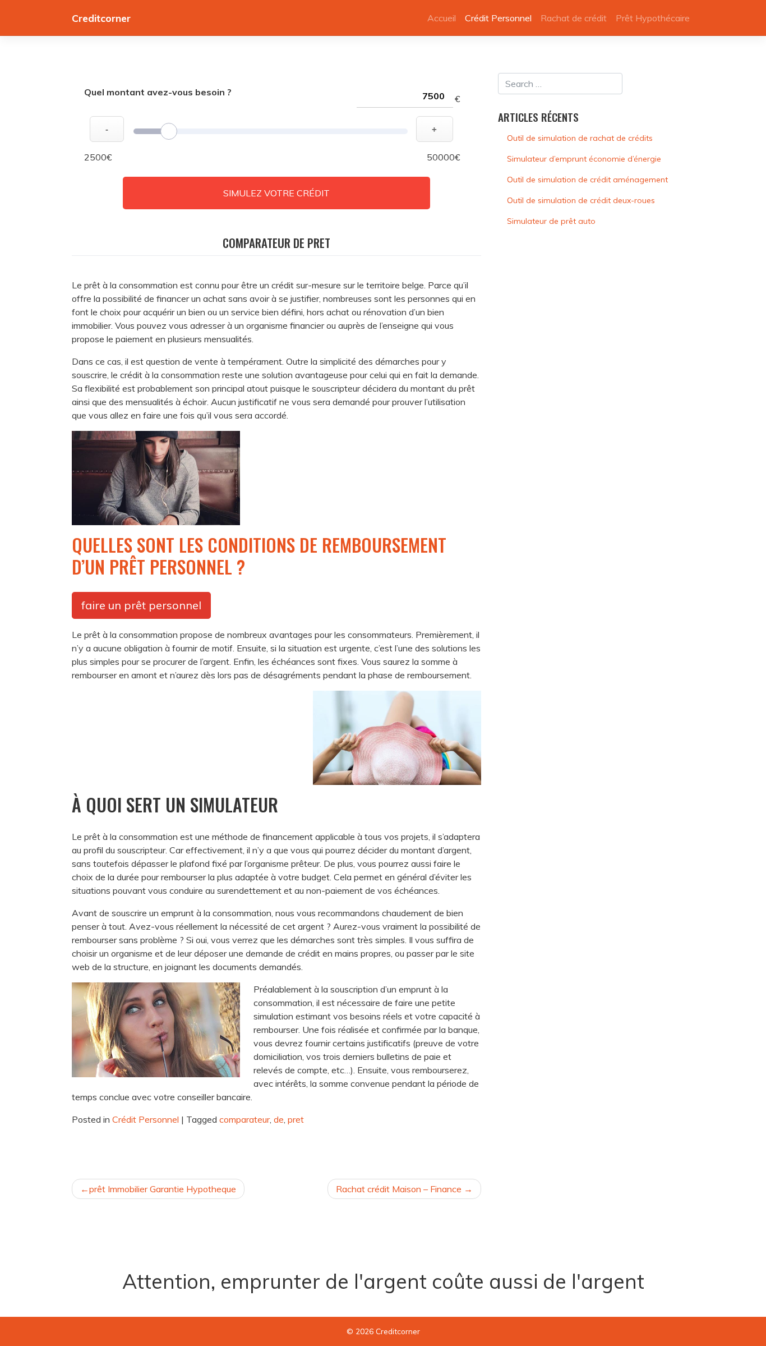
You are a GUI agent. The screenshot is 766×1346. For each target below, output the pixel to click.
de (279, 1119)
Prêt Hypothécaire (653, 18)
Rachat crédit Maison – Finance (399, 1189)
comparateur (244, 1119)
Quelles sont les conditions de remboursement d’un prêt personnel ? (259, 555)
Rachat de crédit (574, 18)
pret (296, 1119)
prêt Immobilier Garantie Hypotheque (162, 1189)
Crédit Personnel (498, 18)
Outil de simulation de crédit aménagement (587, 179)
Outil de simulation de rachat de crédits (580, 138)
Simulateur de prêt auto (551, 221)
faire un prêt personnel (141, 605)
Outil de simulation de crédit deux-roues (581, 200)
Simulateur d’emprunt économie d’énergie (584, 159)
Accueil (441, 18)
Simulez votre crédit (276, 193)
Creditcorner (101, 18)
